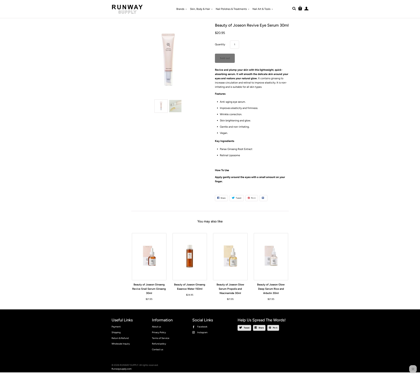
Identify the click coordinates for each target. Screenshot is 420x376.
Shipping (116, 332)
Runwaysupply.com (122, 368)
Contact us (157, 349)
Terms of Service (160, 338)
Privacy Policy (159, 332)
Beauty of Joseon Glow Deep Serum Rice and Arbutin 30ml (271, 289)
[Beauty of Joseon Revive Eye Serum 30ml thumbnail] (161, 106)
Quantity (220, 44)
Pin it (274, 328)
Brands (180, 8)
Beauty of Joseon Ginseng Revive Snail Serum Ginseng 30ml (149, 289)
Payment (116, 326)
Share (261, 328)
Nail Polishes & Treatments (231, 8)
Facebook (202, 326)
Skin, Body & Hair (200, 8)
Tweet (246, 328)
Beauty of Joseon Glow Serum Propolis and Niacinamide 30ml (230, 289)
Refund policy (159, 343)
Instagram (202, 332)
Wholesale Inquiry (121, 343)
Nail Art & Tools (261, 8)
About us (156, 326)
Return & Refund (120, 338)
